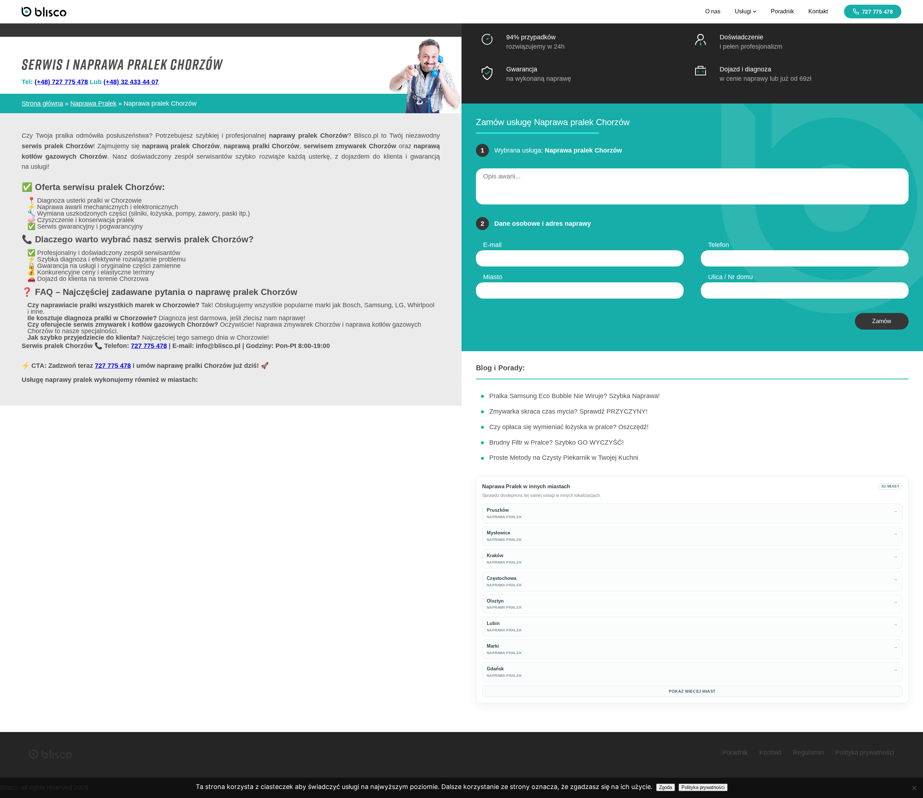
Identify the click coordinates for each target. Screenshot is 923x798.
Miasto (492, 277)
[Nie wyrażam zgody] (914, 788)
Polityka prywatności (864, 752)
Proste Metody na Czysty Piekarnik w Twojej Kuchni (563, 457)
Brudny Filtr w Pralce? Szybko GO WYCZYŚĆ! (556, 442)
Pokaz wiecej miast (692, 691)
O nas (712, 11)
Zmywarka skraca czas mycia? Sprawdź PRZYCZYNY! (568, 411)
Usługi (743, 11)
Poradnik (782, 11)
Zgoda (665, 787)
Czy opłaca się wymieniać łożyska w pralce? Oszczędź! (569, 427)
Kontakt (818, 11)
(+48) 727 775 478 (61, 81)
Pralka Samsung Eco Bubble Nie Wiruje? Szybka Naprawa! (574, 396)
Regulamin (808, 752)
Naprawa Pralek (93, 103)
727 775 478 (877, 12)
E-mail (492, 245)
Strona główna (42, 103)
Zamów (881, 321)
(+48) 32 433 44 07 (131, 81)
